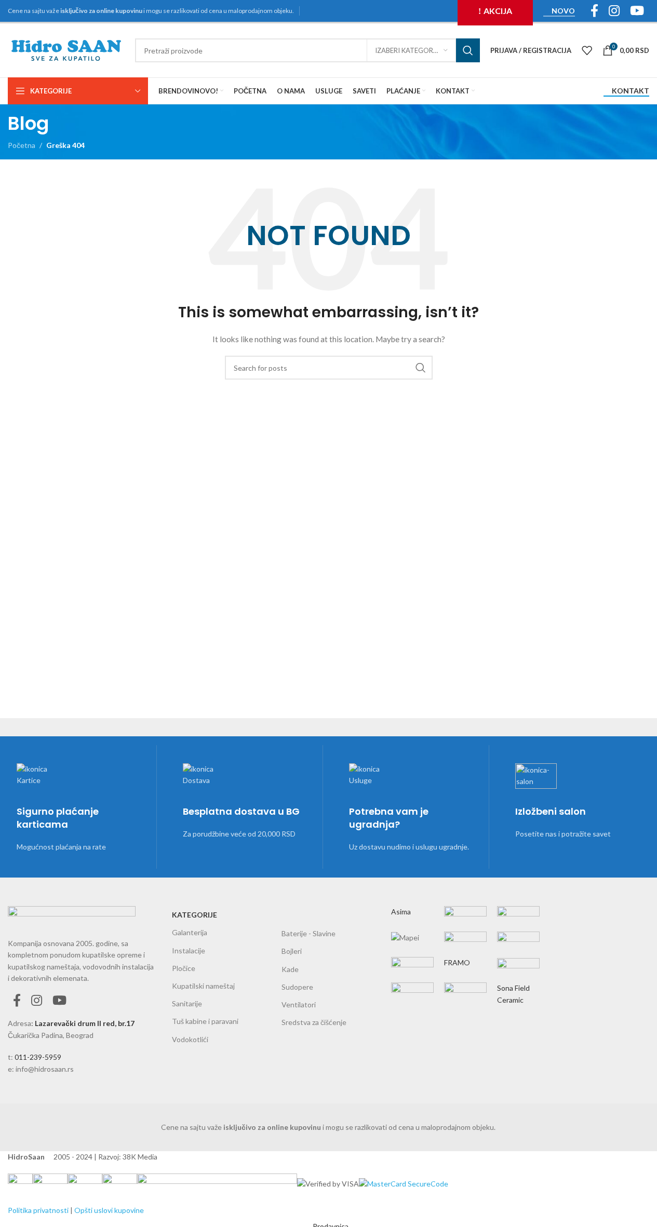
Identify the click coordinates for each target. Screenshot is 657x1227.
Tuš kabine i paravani (205, 1021)
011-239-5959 (38, 1057)
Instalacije (188, 950)
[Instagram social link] (36, 1001)
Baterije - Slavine (308, 933)
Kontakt (630, 91)
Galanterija (189, 932)
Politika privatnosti (38, 1210)
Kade (290, 969)
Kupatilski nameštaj (203, 985)
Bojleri (291, 951)
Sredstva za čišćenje (313, 1022)
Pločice (183, 968)
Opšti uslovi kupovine (109, 1210)
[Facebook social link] (17, 1001)
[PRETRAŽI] (468, 50)
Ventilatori (298, 1004)
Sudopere (297, 986)
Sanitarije (187, 1003)
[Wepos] (465, 947)
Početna (21, 145)
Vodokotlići (190, 1039)
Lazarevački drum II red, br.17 (85, 1023)
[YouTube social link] (59, 1001)
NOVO (563, 11)
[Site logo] (66, 49)
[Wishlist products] (586, 50)
